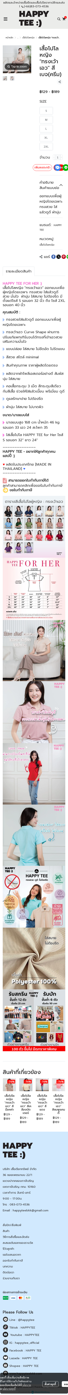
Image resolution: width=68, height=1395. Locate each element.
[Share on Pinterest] (63, 257)
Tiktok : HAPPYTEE (21, 1327)
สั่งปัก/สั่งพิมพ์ (12, 1225)
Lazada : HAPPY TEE (23, 1358)
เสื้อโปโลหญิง (28, 37)
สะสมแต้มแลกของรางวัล (18, 1243)
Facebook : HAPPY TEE (24, 1350)
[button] (58, 18)
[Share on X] (58, 257)
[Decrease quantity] (54, 157)
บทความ (8, 1266)
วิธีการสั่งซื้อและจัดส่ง (16, 1237)
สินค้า (6, 1231)
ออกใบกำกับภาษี (13, 1260)
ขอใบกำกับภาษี (21, 490)
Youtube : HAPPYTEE (24, 1335)
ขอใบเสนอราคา (12, 1255)
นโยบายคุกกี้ (9, 1388)
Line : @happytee (21, 1320)
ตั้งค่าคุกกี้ (50, 1384)
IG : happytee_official (23, 1343)
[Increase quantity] (61, 157)
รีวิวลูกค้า (8, 1249)
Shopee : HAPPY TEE (23, 1366)
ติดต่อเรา (8, 1272)
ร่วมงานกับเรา (11, 1278)
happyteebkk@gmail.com (30, 1210)
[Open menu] (5, 19)
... (17, 37)
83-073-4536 (40, 6)
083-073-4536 (20, 1204)
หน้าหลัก (9, 37)
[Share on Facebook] (53, 257)
